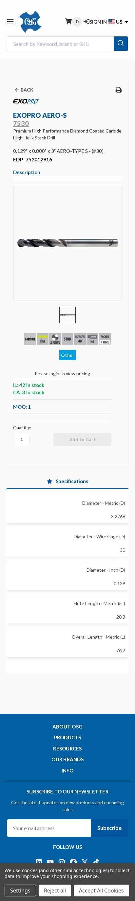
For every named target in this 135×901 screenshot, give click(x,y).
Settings (20, 890)
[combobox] (67, 43)
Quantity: (22, 427)
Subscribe (109, 828)
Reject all (55, 890)
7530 (21, 123)
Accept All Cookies (101, 890)
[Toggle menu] (10, 21)
